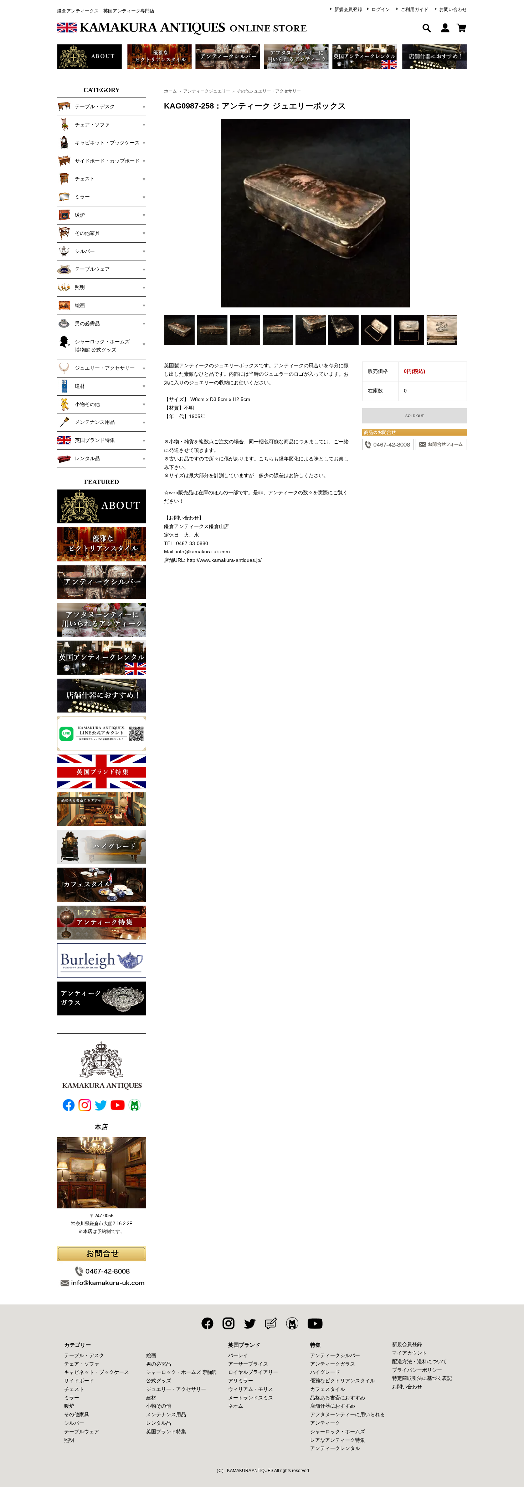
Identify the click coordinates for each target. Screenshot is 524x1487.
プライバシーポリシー (417, 1370)
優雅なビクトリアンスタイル (342, 1380)
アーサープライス (248, 1364)
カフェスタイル (327, 1389)
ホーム (170, 91)
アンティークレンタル (335, 1448)
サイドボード (79, 1380)
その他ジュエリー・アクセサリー (269, 91)
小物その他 (158, 1406)
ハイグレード (325, 1372)
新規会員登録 (348, 9)
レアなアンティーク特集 (337, 1440)
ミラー (71, 1398)
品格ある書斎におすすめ (337, 1398)
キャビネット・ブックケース (96, 1372)
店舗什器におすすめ (332, 1406)
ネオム (235, 1406)
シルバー (74, 1423)
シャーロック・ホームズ (337, 1431)
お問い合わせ (453, 9)
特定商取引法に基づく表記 (422, 1378)
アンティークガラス (332, 1364)
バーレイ (238, 1355)
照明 (69, 1440)
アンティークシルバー (335, 1355)
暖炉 (69, 1406)
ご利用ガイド (414, 9)
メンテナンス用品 (166, 1414)
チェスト (74, 1389)
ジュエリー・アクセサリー (176, 1389)
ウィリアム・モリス (250, 1389)
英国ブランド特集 (166, 1431)
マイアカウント (409, 1353)
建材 (151, 1398)
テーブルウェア (81, 1431)
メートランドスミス (250, 1398)
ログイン (380, 9)
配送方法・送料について (419, 1361)
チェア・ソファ (81, 1364)
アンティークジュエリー (206, 91)
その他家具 (76, 1414)
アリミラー (240, 1380)
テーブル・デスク (84, 1355)
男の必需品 (158, 1364)
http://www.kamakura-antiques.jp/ (224, 560)
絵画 (151, 1355)
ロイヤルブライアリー (253, 1372)
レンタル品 (158, 1423)
